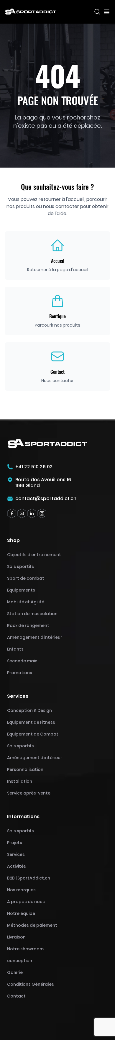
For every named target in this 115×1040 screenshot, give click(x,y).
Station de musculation (32, 614)
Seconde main (22, 661)
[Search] (97, 11)
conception (19, 961)
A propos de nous (26, 902)
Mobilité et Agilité (25, 602)
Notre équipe (21, 913)
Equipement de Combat (32, 734)
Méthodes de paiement (32, 925)
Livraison (16, 937)
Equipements (21, 590)
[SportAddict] (31, 12)
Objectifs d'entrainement (34, 555)
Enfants (15, 649)
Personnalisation (25, 769)
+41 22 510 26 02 (34, 467)
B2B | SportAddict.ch (28, 878)
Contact (16, 996)
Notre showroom (25, 949)
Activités (16, 866)
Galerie (15, 972)
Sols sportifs (20, 566)
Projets (14, 843)
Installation (19, 781)
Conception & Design (29, 710)
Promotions (19, 673)
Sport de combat (25, 578)
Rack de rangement (28, 625)
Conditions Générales (30, 984)
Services (16, 854)
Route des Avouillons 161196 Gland (43, 483)
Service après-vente (28, 793)
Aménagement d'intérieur (34, 637)
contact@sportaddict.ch (45, 499)
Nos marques (21, 890)
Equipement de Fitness (31, 722)
